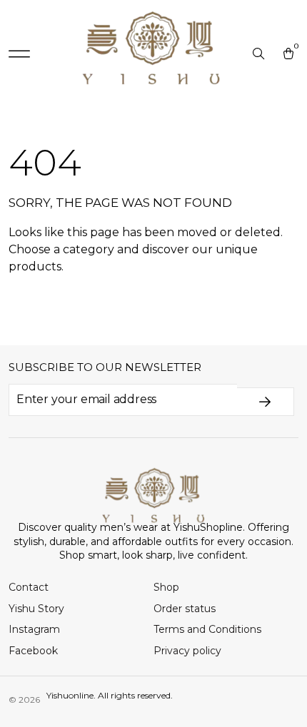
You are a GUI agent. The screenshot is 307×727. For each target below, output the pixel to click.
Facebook (33, 650)
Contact (29, 587)
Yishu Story (36, 608)
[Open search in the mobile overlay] (260, 54)
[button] (19, 54)
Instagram (34, 629)
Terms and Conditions (207, 629)
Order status (185, 608)
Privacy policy (187, 650)
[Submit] (265, 401)
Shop (166, 587)
